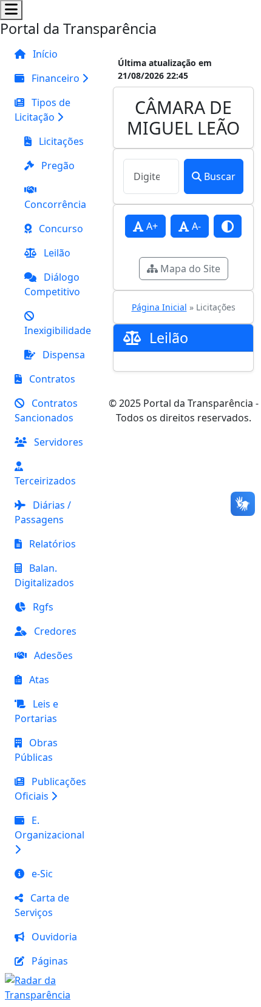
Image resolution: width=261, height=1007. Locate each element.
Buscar (220, 176)
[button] (53, 78)
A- (195, 226)
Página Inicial (159, 307)
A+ (151, 226)
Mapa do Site (189, 268)
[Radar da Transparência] (53, 986)
